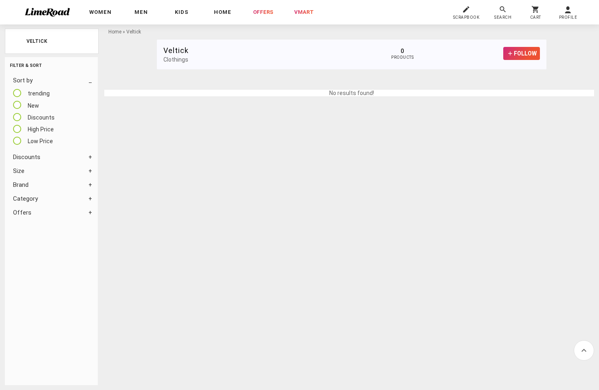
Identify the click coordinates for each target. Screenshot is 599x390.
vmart (304, 12)
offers (263, 12)
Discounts (26, 157)
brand (21, 184)
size (18, 171)
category (25, 198)
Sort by (23, 80)
